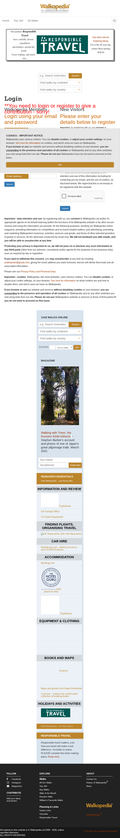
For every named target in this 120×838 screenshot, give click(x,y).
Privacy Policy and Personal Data (38, 271)
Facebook (16, 779)
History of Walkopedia (97, 782)
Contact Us (91, 779)
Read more (53, 756)
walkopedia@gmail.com (16, 262)
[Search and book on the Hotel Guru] (51, 586)
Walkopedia (94, 815)
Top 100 (18, 20)
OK (60, 164)
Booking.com (48, 563)
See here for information (63, 280)
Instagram (16, 782)
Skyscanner (76, 534)
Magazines (17, 786)
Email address (14, 176)
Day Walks (44, 789)
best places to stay (52, 590)
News (88, 786)
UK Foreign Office (50, 511)
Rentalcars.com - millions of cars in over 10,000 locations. (59, 548)
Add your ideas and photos (13, 799)
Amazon (63, 670)
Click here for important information (100, 831)
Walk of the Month (48, 793)
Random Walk (46, 796)
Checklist (44, 814)
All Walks (33, 20)
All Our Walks (46, 782)
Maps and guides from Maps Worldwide (61, 688)
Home (5, 20)
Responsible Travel (48, 817)
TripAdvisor (65, 506)
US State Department (52, 517)
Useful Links (45, 810)
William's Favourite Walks (51, 800)
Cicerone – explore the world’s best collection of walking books (59, 695)
